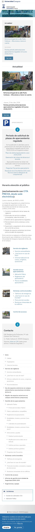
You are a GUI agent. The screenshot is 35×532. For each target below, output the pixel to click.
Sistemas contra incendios (14, 455)
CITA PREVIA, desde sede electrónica (15, 194)
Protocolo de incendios (22, 300)
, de (28, 171)
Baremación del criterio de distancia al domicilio (17, 158)
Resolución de (9, 171)
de (17, 171)
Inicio (6, 355)
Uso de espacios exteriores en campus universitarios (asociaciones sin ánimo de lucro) (18, 390)
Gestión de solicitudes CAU (14, 496)
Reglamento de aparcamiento (15, 415)
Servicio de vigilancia (12, 369)
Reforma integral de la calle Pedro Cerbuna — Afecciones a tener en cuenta (15, 41)
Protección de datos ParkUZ (16, 408)
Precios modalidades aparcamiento (21, 282)
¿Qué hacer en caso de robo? (15, 375)
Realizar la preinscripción (15, 436)
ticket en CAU (14, 341)
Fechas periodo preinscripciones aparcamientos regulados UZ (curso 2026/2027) (16, 52)
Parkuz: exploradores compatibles (17, 411)
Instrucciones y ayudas (13, 433)
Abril (19, 171)
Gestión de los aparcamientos (15, 401)
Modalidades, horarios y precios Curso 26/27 (18, 428)
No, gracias (18, 527)
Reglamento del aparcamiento (20, 277)
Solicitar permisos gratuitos (16, 449)
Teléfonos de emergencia (23, 294)
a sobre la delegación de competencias (19, 173)
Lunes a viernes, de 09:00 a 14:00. (13, 200)
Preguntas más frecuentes (15, 452)
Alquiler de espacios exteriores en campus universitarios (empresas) (16, 396)
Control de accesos (11, 475)
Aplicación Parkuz (20, 274)
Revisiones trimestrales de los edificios (18, 471)
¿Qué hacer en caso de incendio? (16, 462)
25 (15, 171)
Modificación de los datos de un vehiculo (17, 441)
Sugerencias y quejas (12, 484)
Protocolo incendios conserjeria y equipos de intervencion (19, 467)
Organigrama (10, 362)
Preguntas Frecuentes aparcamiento (17, 168)
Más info (20, 523)
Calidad (9, 358)
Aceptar (6, 527)
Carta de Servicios (12, 365)
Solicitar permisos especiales (17, 445)
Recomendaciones (12, 384)
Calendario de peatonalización (17, 424)
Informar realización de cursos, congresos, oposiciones (22, 259)
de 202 (23, 171)
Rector (10, 173)
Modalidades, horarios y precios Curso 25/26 (18, 419)
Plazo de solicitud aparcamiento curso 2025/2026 (17, 154)
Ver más (8, 58)
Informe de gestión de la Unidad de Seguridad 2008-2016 (16, 479)
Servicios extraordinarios (22, 251)
